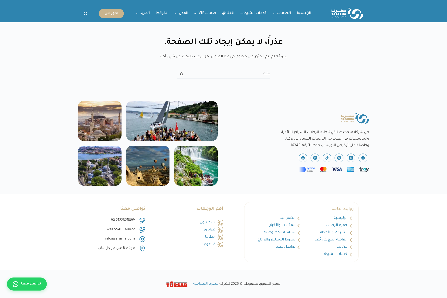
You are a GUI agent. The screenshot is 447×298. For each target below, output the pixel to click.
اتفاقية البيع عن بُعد (331, 240)
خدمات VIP (207, 13)
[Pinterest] (303, 158)
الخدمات (284, 13)
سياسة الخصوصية (279, 233)
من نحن (341, 247)
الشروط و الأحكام (333, 233)
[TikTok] (327, 158)
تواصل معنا (285, 247)
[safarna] (172, 121)
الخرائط (162, 13)
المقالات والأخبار (282, 225)
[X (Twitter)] (351, 158)
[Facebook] (363, 158)
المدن (183, 13)
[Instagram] (339, 158)
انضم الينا (287, 218)
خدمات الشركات (253, 13)
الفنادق (228, 13)
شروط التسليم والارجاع (276, 240)
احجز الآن (111, 13)
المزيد (145, 13)
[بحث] (85, 13)
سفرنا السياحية (205, 284)
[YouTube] (315, 158)
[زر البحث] (181, 74)
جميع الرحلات (336, 225)
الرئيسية (304, 13)
